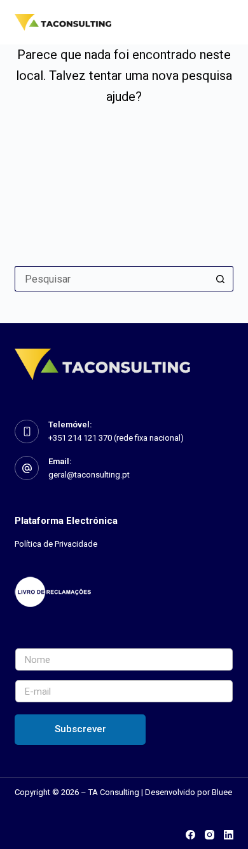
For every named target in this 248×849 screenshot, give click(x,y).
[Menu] (227, 22)
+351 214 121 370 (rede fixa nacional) (116, 438)
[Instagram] (209, 834)
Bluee (222, 792)
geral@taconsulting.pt (89, 474)
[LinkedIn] (228, 834)
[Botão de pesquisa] (220, 278)
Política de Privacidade (56, 544)
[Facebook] (190, 834)
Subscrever (80, 729)
